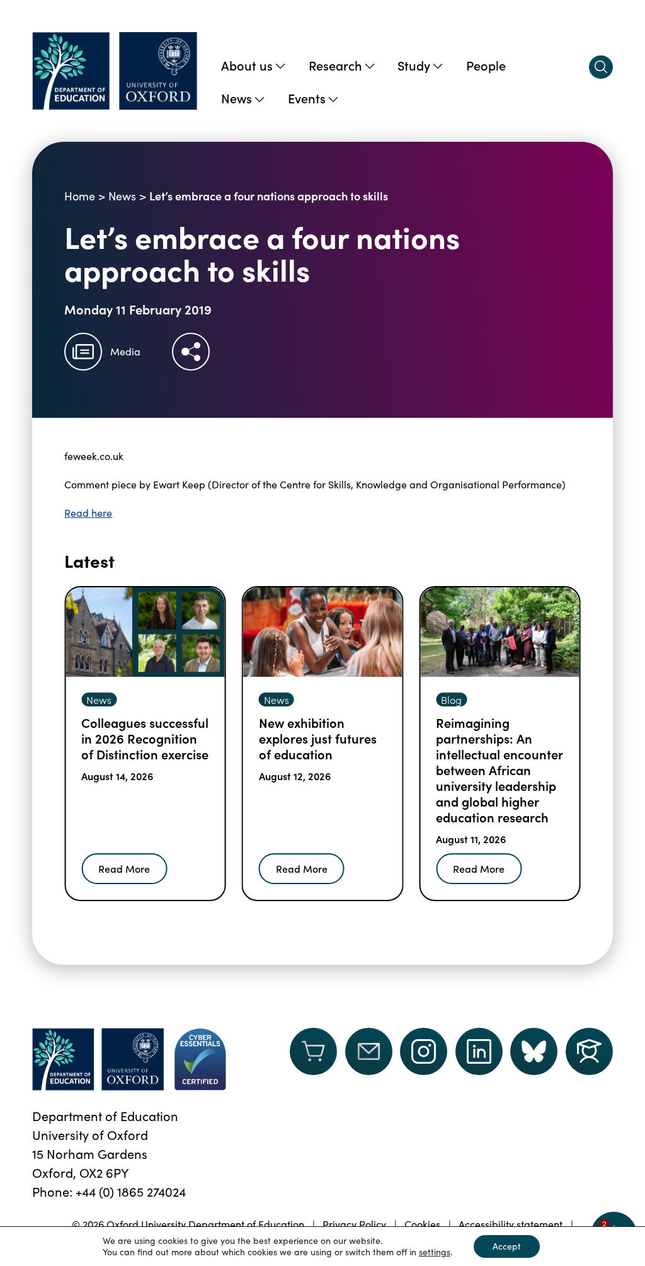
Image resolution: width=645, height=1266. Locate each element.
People (486, 65)
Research (335, 65)
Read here (88, 512)
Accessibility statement (510, 1224)
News (236, 97)
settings (434, 1252)
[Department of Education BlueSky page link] (533, 1051)
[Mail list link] (368, 1059)
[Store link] (313, 1059)
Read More (124, 868)
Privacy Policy (354, 1224)
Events (307, 97)
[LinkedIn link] (479, 1051)
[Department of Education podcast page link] (589, 1051)
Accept (507, 1246)
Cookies (422, 1224)
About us (247, 65)
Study (413, 65)
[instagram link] (423, 1051)
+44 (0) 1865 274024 (131, 1191)
